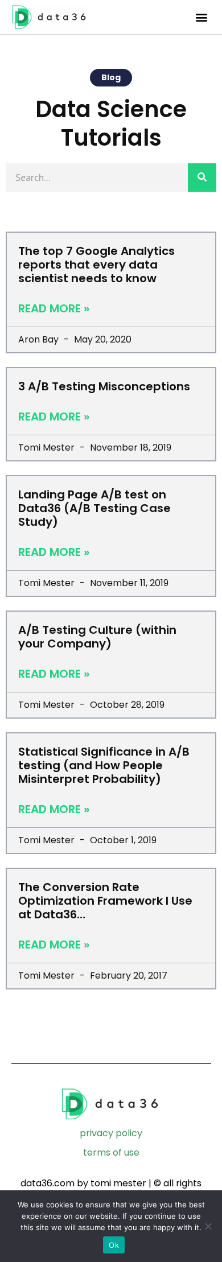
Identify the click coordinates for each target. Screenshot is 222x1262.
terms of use (111, 1152)
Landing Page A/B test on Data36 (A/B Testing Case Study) (94, 508)
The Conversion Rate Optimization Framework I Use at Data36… (105, 900)
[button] (201, 17)
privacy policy (111, 1133)
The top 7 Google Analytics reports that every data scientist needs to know (96, 264)
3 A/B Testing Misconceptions (104, 386)
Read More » (53, 308)
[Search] (202, 177)
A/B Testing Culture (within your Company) (97, 636)
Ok (114, 1244)
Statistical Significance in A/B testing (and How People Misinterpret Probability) (104, 765)
